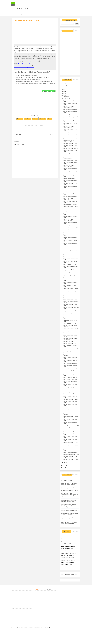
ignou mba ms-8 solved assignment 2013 (68, 166)
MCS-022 (73, 553)
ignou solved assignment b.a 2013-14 (69, 510)
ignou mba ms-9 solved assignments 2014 (68, 107)
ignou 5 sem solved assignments (70, 277)
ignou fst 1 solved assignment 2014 (71, 454)
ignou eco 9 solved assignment (70, 114)
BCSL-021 (63, 546)
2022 (63, 87)
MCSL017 (62, 564)
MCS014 (62, 557)
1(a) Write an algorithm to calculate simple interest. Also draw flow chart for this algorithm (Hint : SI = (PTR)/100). (69, 489)
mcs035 (67, 562)
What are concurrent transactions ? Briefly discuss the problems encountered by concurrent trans (69, 506)
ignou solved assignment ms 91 (70, 143)
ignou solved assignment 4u (69, 341)
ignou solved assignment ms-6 (70, 230)
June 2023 (63, 550)
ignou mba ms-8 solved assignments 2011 (68, 141)
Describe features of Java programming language (66, 480)
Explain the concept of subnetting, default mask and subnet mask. (69, 518)
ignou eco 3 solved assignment (70, 379)
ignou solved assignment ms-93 (70, 138)
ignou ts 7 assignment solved (69, 178)
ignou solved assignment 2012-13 (70, 459)
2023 (63, 85)
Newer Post (18, 134)
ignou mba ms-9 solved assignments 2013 (68, 127)
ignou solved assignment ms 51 (70, 295)
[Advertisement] (35, 31)
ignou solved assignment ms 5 (70, 297)
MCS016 (71, 557)
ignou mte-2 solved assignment (70, 387)
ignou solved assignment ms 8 (70, 160)
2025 (63, 83)
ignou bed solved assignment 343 (70, 352)
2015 (63, 467)
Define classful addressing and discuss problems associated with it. (69, 514)
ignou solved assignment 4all (69, 343)
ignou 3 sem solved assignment (70, 377)
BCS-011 (62, 543)
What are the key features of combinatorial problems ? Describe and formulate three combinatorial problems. (69, 495)
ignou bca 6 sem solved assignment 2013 (68, 190)
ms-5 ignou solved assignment (70, 273)
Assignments (32, 14)
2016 (63, 465)
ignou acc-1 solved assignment (70, 431)
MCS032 (67, 560)
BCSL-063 (73, 546)
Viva (65, 567)
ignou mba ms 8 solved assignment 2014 (68, 157)
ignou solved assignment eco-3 (70, 407)
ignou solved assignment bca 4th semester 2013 (70, 329)
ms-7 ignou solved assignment (70, 196)
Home (13, 14)
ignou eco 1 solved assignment (70, 452)
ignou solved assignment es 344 (70, 399)
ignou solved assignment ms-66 (70, 246)
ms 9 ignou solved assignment (70, 109)
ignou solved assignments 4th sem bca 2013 (70, 339)
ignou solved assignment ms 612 (70, 227)
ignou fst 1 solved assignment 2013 (71, 425)
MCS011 (62, 555)
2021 (63, 89)
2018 (63, 93)
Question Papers (42, 14)
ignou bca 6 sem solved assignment (68, 199)
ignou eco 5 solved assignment (70, 264)
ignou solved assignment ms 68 (70, 232)
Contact (52, 14)
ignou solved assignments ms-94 (70, 148)
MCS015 (67, 557)
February (65, 98)
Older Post (51, 134)
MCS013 (71, 555)
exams (67, 548)
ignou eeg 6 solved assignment (70, 248)
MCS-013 (62, 553)
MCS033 (72, 560)
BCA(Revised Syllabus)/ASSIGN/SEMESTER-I (69, 536)
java (71, 548)
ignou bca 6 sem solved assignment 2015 (68, 220)
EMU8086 (62, 548)
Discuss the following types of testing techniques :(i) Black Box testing (69, 484)
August (65, 96)
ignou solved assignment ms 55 (70, 299)
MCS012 (67, 555)
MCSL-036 (72, 562)
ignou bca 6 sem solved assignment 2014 (68, 210)
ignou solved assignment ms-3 (70, 368)
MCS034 (62, 562)
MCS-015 (67, 553)
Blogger (72, 574)
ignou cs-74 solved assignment (70, 204)
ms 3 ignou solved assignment (70, 363)
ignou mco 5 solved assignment (70, 254)
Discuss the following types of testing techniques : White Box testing (69, 523)
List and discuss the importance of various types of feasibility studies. (68, 501)
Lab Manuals (69, 550)
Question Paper (69, 564)
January (65, 462)
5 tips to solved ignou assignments (71, 275)
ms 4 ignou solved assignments (70, 323)
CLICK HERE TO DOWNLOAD (24, 63)
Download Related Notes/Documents (24, 67)
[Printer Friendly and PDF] (48, 91)
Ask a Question (22, 14)
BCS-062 (72, 543)
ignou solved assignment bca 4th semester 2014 (70, 349)
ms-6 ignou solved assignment (70, 225)
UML (62, 567)
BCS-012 (67, 543)
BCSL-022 (68, 546)
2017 (63, 95)
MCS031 (62, 560)
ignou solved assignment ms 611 (70, 256)
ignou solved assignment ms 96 (70, 132)
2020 (63, 91)
